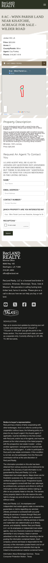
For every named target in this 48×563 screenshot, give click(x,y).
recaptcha (9, 220)
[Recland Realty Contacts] (34, 304)
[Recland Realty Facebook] (24, 304)
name (6, 180)
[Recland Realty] (8, 4)
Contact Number (12, 199)
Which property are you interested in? (23, 210)
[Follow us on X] (15, 304)
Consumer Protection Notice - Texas (17, 556)
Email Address (11, 190)
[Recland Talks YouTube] (5, 304)
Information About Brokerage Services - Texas (21, 553)
